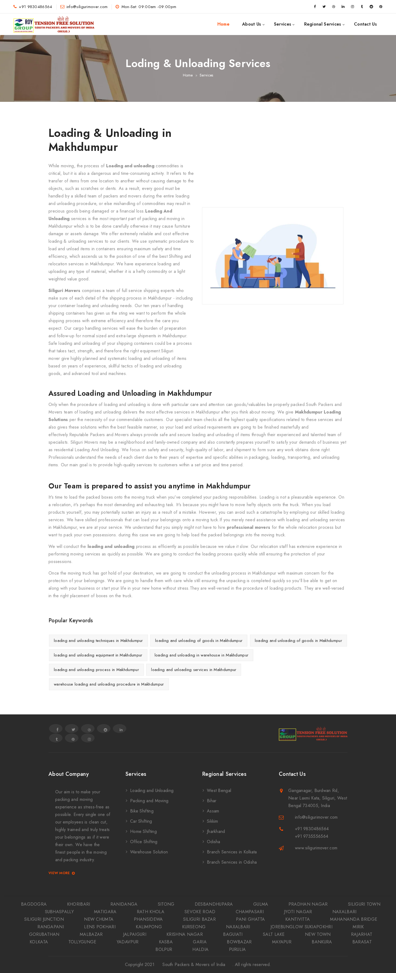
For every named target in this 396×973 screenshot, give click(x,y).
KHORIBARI (78, 904)
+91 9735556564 (311, 836)
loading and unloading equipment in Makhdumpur (98, 655)
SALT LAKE (274, 934)
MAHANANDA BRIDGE (353, 919)
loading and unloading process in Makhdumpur (96, 670)
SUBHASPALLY (59, 912)
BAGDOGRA (34, 904)
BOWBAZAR (239, 942)
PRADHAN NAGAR (308, 904)
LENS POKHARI (100, 927)
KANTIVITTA (297, 919)
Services (282, 24)
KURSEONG (194, 927)
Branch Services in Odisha (232, 862)
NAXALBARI (344, 912)
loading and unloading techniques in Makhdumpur (98, 641)
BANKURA (322, 942)
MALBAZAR (91, 934)
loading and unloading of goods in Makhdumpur (198, 641)
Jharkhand (216, 831)
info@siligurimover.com (87, 7)
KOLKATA (39, 942)
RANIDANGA (124, 904)
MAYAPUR (281, 942)
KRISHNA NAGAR (184, 934)
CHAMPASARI (250, 912)
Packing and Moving (149, 801)
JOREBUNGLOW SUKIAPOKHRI (301, 927)
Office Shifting (144, 842)
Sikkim (212, 821)
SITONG (166, 904)
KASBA (166, 942)
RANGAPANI (50, 927)
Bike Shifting (142, 811)
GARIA (200, 942)
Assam (213, 811)
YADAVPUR (127, 942)
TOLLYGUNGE (82, 942)
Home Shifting (143, 831)
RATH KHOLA (150, 912)
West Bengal (219, 790)
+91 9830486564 (35, 7)
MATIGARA (105, 912)
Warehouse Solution (149, 852)
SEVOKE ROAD (200, 912)
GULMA (260, 904)
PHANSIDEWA (148, 919)
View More (59, 873)
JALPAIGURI (134, 934)
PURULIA (237, 949)
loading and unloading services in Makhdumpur (193, 670)
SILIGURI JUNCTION (44, 919)
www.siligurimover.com (316, 848)
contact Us (365, 24)
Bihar (212, 801)
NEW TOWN (318, 934)
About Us (251, 24)
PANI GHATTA (250, 919)
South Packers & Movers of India (193, 964)
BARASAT (362, 942)
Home (223, 24)
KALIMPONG (149, 927)
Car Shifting (141, 821)
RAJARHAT (361, 934)
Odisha (213, 842)
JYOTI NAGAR (298, 912)
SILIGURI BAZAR (199, 919)
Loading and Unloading (151, 790)
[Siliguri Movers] (53, 24)
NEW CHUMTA (98, 919)
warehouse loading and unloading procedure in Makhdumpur (109, 684)
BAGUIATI (232, 934)
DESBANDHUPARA (214, 904)
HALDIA (200, 949)
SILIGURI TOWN (364, 904)
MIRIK (358, 927)
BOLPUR (163, 949)
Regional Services (322, 24)
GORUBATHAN (44, 934)
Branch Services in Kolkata (232, 852)
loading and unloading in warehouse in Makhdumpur (201, 655)
